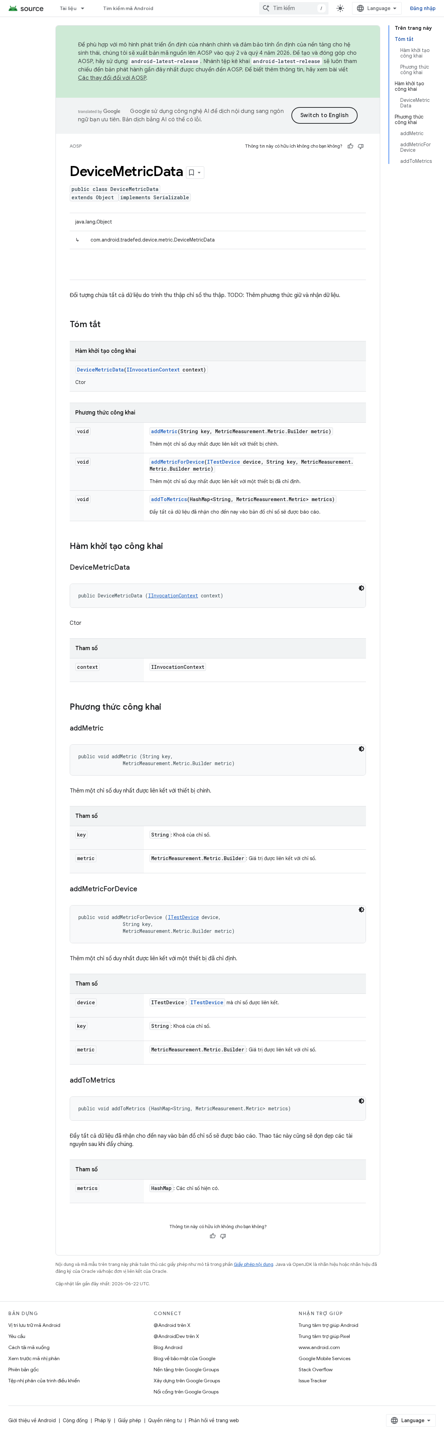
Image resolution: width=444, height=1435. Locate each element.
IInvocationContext (153, 369)
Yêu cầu (16, 1336)
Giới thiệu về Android (32, 1420)
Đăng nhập (423, 8)
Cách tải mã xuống (29, 1347)
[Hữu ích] (350, 146)
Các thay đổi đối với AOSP (112, 78)
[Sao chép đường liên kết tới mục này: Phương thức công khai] (168, 707)
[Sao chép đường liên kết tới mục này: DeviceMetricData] (137, 568)
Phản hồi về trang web (214, 1420)
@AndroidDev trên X (176, 1336)
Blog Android (168, 1347)
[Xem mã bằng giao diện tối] (361, 588)
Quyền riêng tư (165, 1420)
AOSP (76, 146)
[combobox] (293, 8)
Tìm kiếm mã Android (128, 8)
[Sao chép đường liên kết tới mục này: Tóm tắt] (107, 325)
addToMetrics (169, 499)
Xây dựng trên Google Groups (187, 1380)
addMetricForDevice (177, 461)
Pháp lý (103, 1420)
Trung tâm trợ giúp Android (328, 1325)
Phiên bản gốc (23, 1369)
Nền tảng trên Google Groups (186, 1369)
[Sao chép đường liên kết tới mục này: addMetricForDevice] (144, 889)
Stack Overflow (316, 1369)
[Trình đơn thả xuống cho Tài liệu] (85, 8)
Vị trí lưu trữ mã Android (34, 1325)
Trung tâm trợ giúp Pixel (324, 1336)
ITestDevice (223, 461)
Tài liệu (68, 8)
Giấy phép (129, 1420)
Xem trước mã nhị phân (34, 1358)
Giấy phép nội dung (253, 1264)
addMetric (164, 431)
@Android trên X (172, 1325)
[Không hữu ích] (361, 146)
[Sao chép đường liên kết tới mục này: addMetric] (110, 729)
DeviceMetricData (100, 369)
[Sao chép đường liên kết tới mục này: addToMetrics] (122, 1081)
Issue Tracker (313, 1380)
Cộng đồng (75, 1420)
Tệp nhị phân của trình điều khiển (44, 1380)
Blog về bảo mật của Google (184, 1358)
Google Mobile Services (324, 1358)
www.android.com (319, 1347)
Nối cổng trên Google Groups (186, 1392)
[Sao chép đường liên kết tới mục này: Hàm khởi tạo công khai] (170, 547)
